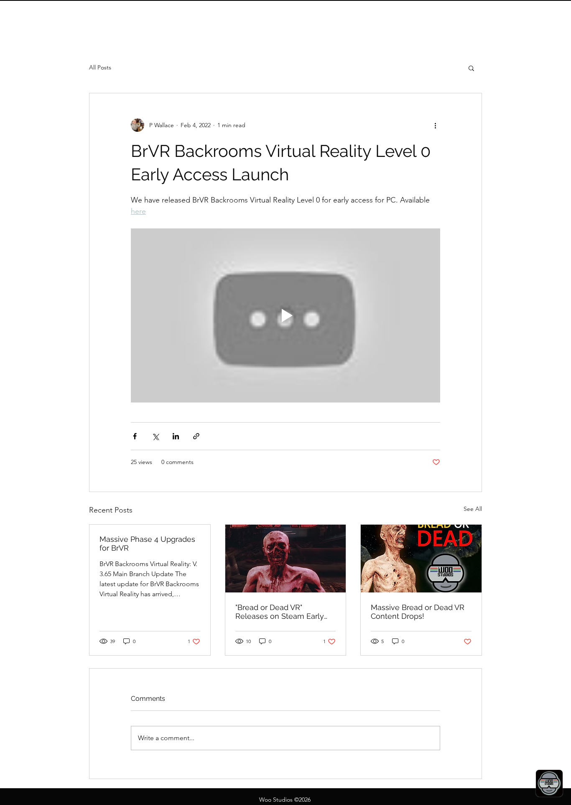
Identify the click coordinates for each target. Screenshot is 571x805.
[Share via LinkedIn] (176, 436)
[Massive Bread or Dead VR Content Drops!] (421, 558)
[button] (471, 67)
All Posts (100, 67)
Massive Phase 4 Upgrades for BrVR (147, 543)
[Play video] (285, 315)
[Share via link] (196, 436)
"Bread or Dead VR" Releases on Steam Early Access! (279, 611)
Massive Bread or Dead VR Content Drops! (417, 611)
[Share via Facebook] (135, 436)
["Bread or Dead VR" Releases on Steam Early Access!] (285, 558)
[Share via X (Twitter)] (155, 436)
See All (473, 509)
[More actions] (435, 125)
